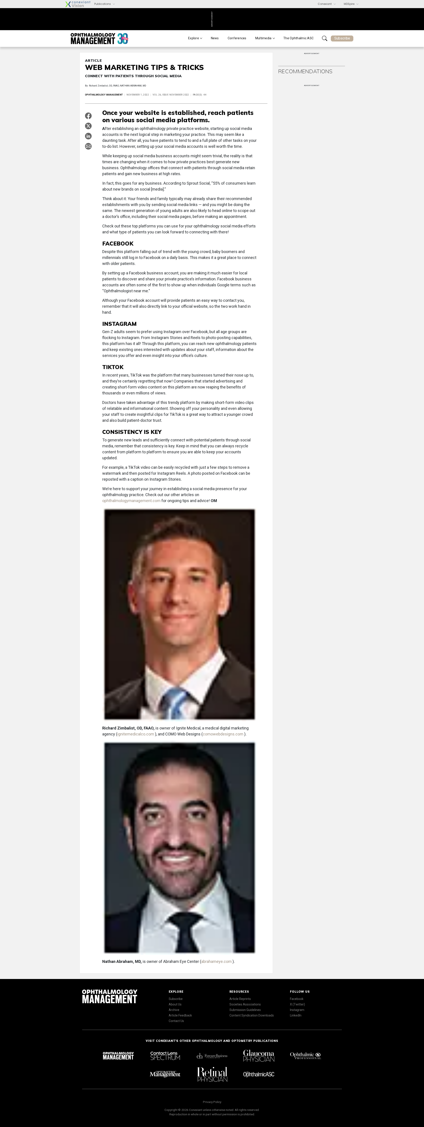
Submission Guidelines (245, 1010)
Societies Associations (245, 1004)
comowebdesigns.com (223, 734)
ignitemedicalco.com (136, 734)
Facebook (296, 999)
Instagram (297, 1010)
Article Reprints (240, 999)
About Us (175, 1004)
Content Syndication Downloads (251, 1015)
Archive (174, 1010)
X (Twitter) (297, 1004)
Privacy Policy (212, 1102)
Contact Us (176, 1021)
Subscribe (342, 38)
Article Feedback (180, 1015)
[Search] (324, 38)
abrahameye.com (217, 961)
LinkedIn (295, 1015)
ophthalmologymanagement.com (131, 500)
